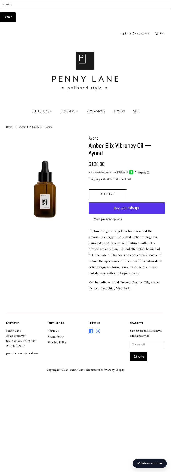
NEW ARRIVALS (96, 111)
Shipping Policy (57, 342)
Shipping (94, 179)
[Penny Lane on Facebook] (91, 332)
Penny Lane (77, 370)
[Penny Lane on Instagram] (98, 332)
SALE (136, 111)
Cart (162, 33)
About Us (53, 331)
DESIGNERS (68, 111)
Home (9, 127)
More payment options (108, 219)
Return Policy (56, 336)
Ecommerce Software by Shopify (105, 370)
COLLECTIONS (41, 111)
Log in (124, 33)
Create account (141, 33)
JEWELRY (119, 111)
